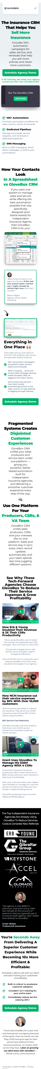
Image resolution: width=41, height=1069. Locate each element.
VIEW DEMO (20, 99)
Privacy (30, 1067)
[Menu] (35, 8)
